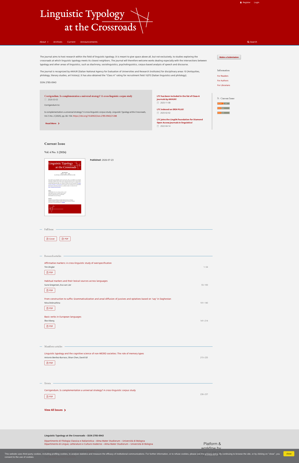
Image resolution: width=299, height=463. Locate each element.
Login (256, 2)
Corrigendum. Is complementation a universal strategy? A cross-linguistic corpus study (88, 96)
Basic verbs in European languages (62, 316)
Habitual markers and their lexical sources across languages (76, 280)
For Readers (222, 75)
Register (246, 2)
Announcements (88, 41)
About (43, 41)
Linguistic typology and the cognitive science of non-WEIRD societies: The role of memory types (94, 353)
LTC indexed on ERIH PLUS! (170, 109)
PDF (66, 238)
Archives (57, 41)
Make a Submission (229, 57)
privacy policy (211, 454)
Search (253, 41)
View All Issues (53, 410)
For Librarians (223, 85)
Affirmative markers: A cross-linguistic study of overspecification (78, 262)
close (289, 453)
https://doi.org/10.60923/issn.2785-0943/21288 (95, 115)
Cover (52, 238)
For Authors (222, 80)
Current (71, 41)
